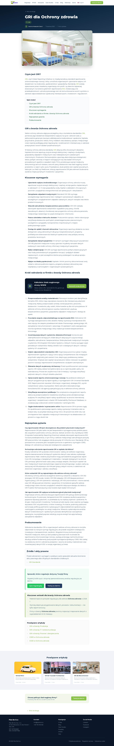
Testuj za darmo (97, 2)
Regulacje (27, 2)
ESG (63, 89)
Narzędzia (41, 2)
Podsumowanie (35, 120)
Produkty (61, 729)
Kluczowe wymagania (37, 110)
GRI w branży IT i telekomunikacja (42, 630)
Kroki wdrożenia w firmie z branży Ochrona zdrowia (49, 113)
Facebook (86, 725)
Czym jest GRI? (35, 103)
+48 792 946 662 (38, 725)
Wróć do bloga (31, 11)
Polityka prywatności (75, 741)
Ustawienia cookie (100, 741)
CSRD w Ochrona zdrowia (39, 637)
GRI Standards (34, 562)
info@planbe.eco (38, 722)
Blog (61, 2)
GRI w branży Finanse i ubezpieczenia (44, 633)
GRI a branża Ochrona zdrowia (41, 107)
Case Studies (49, 2)
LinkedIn (85, 722)
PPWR (34, 2)
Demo (74, 2)
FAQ (59, 734)
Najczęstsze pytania (36, 117)
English (81, 2)
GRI (29, 22)
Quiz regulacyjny (35, 586)
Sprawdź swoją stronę (76, 286)
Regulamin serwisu (87, 741)
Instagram (86, 727)
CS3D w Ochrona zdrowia (39, 641)
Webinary (68, 2)
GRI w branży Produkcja (38, 626)
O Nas (57, 2)
